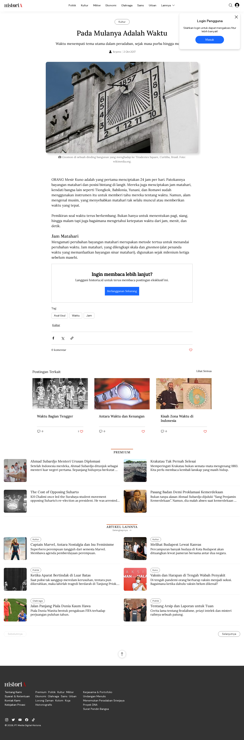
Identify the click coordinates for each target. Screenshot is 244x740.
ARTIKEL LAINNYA (122, 527)
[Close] (236, 17)
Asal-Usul (59, 315)
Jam (89, 315)
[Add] (122, 107)
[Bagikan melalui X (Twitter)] (62, 338)
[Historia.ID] (13, 5)
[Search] (230, 5)
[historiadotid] (7, 720)
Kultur (56, 325)
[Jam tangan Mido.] (122, 393)
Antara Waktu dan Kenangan (121, 416)
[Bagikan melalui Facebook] (53, 338)
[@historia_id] (13, 720)
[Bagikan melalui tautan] (72, 338)
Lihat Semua (204, 371)
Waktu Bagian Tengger (55, 416)
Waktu (76, 315)
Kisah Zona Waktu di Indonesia (177, 418)
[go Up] (122, 654)
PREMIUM (122, 452)
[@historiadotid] (20, 720)
